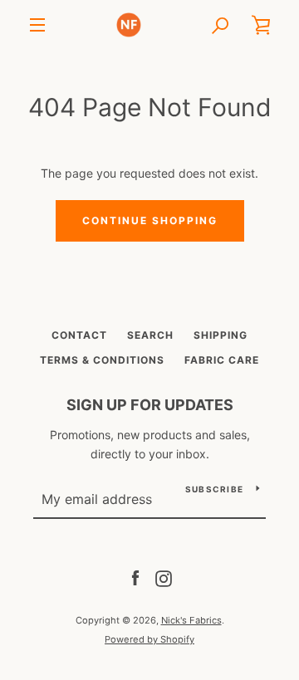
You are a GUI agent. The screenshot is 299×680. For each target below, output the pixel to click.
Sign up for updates (149, 404)
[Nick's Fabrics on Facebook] (135, 577)
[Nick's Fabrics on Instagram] (163, 577)
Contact (79, 335)
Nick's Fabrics (191, 620)
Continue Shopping (150, 220)
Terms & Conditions (102, 360)
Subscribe (214, 489)
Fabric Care (221, 360)
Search (150, 335)
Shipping (221, 335)
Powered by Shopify (149, 639)
